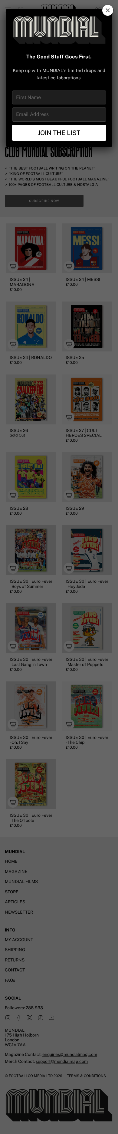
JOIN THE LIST (59, 133)
